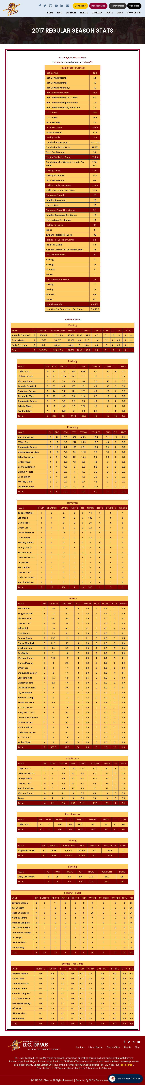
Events (109, 12)
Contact (80, 1047)
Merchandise (117, 5)
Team (59, 12)
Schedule (71, 12)
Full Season (58, 62)
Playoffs (88, 62)
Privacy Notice (96, 1047)
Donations (80, 5)
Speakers (134, 5)
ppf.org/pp (127, 1064)
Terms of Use (113, 1047)
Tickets (84, 12)
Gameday (97, 12)
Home (50, 12)
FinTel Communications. (101, 1080)
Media (120, 12)
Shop (137, 1047)
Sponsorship (134, 12)
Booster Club (98, 5)
